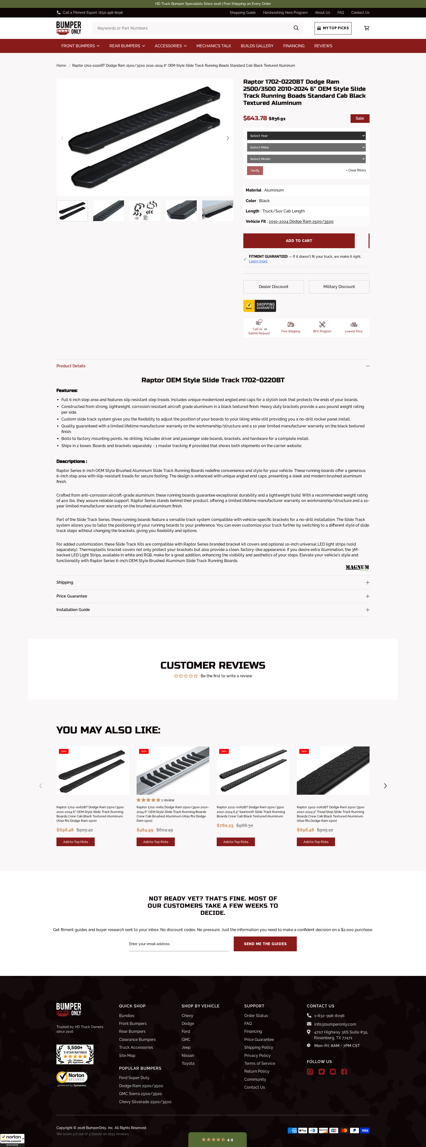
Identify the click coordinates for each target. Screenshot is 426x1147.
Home (61, 65)
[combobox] (198, 28)
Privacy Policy (257, 1055)
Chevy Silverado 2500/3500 (145, 1101)
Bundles (126, 1015)
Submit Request (259, 333)
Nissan (188, 1055)
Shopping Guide (243, 13)
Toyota (188, 1063)
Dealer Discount (273, 286)
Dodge (188, 1023)
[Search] (296, 28)
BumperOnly (96, 1128)
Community (255, 1079)
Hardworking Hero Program (285, 13)
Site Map (127, 1055)
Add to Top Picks (75, 842)
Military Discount (339, 286)
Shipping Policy (258, 1047)
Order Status (256, 1015)
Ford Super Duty (134, 1077)
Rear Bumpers (132, 1031)
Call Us (257, 329)
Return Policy (256, 1071)
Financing (253, 1031)
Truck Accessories (136, 1047)
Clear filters (356, 170)
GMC (186, 1039)
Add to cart (299, 241)
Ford (186, 1031)
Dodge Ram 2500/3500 (141, 1085)
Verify (255, 170)
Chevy (187, 1015)
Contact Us (360, 13)
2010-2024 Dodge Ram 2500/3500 (301, 221)
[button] (12, 1140)
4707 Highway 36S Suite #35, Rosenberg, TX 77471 (341, 1035)
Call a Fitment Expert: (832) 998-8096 (93, 13)
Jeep (186, 1047)
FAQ (340, 13)
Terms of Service (259, 1063)
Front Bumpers (133, 1023)
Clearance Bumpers (137, 1039)
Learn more (258, 261)
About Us (322, 13)
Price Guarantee (259, 1039)
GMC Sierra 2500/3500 (140, 1093)
